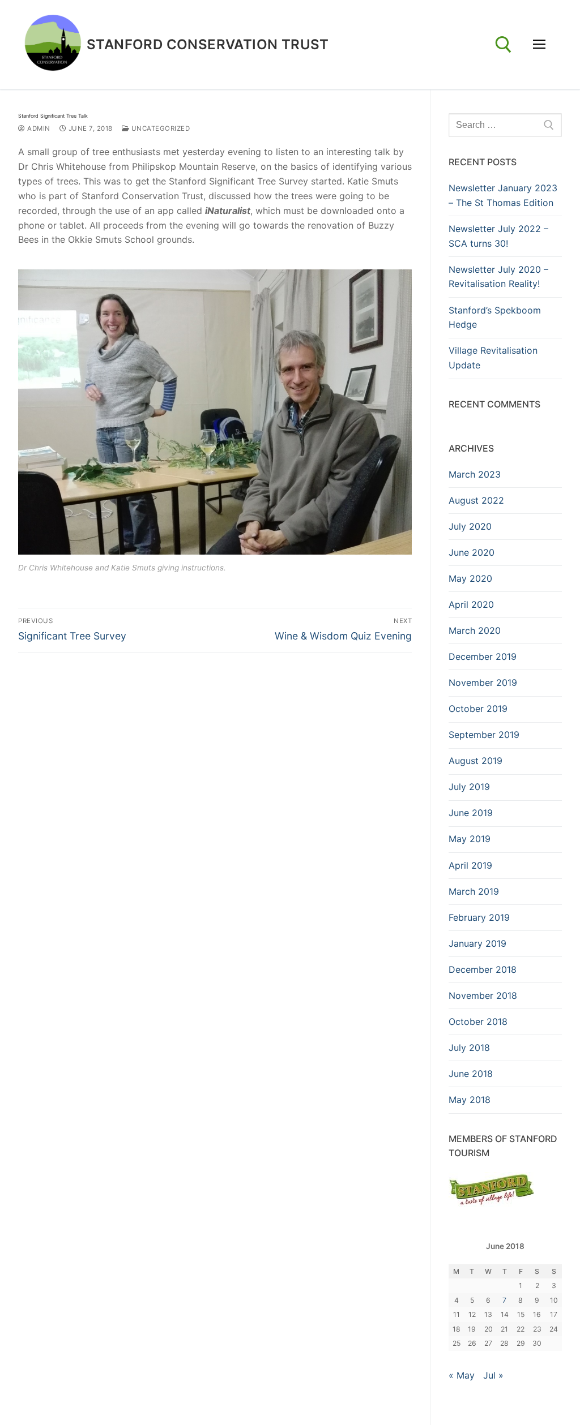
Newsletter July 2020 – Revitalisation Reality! (498, 277)
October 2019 (478, 708)
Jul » (493, 1375)
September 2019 (484, 734)
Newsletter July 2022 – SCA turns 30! (498, 236)
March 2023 (475, 474)
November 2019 (483, 682)
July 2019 (469, 786)
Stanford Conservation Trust (208, 44)
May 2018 (470, 1099)
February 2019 (479, 917)
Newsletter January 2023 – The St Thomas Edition (503, 195)
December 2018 (483, 969)
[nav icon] (539, 45)
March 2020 (475, 630)
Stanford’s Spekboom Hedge (495, 317)
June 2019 (471, 812)
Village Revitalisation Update (493, 358)
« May (462, 1375)
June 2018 (471, 1073)
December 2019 (483, 656)
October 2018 (478, 1021)
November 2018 (483, 995)
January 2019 (477, 943)
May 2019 (470, 838)
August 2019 (475, 760)
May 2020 (470, 578)
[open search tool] (503, 44)
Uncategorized (159, 128)
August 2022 (476, 500)
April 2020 (471, 604)
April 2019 (470, 865)
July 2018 (469, 1047)
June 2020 (471, 552)
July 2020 (470, 526)
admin (37, 128)
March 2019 (474, 891)
